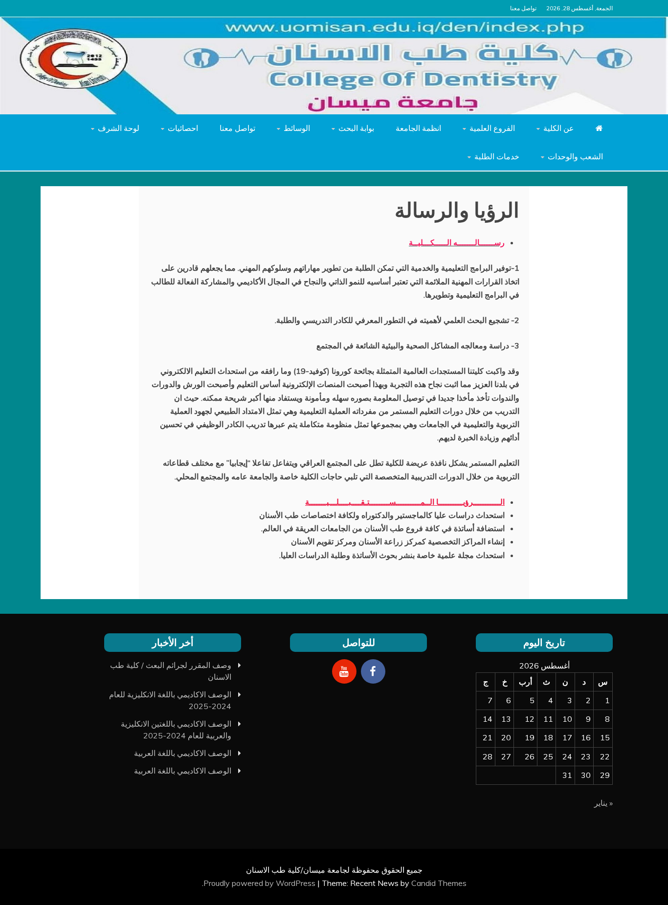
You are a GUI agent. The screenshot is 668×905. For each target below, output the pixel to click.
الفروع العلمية (492, 128)
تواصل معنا (523, 8)
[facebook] (373, 671)
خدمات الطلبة (496, 156)
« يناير (603, 803)
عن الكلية (558, 128)
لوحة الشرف (118, 128)
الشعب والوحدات (575, 156)
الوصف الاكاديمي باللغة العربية (182, 753)
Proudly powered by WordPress (260, 883)
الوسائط (297, 128)
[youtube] (344, 671)
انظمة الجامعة (418, 128)
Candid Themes (439, 883)
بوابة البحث (356, 128)
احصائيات (183, 128)
